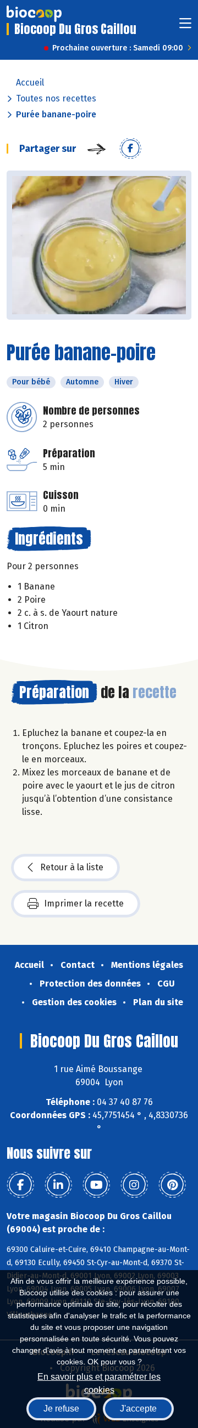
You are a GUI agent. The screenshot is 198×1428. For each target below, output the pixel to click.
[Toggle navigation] (185, 26)
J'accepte (138, 1408)
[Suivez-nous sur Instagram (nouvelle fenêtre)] (134, 1185)
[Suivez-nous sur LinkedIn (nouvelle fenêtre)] (58, 1185)
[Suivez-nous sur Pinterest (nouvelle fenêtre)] (172, 1185)
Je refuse (61, 1408)
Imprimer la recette (84, 903)
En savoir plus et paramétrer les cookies (99, 1382)
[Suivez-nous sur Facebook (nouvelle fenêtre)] (20, 1185)
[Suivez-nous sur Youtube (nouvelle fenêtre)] (96, 1185)
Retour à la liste (71, 867)
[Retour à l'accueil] (34, 13)
